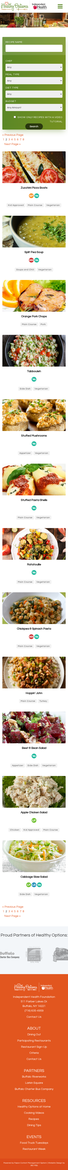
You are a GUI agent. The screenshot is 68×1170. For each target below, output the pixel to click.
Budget (11, 101)
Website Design (55, 1163)
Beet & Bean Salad (34, 747)
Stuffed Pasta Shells (34, 500)
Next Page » (12, 144)
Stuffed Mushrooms (34, 435)
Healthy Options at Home (34, 1106)
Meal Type (12, 74)
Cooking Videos (34, 1112)
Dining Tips (34, 1125)
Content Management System (33, 1163)
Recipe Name (14, 42)
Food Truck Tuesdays (34, 1142)
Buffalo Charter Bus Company (34, 1089)
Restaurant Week (34, 1148)
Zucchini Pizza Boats (34, 187)
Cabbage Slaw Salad (34, 876)
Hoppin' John (34, 693)
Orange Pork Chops (34, 316)
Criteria (34, 1052)
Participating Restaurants (34, 1040)
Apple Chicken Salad (34, 812)
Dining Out (34, 1034)
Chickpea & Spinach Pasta (34, 628)
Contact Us (34, 1016)
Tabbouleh (34, 371)
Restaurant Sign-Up (34, 1046)
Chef (9, 61)
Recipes (33, 1119)
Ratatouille (34, 564)
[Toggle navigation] (60, 6)
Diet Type (12, 87)
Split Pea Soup (34, 252)
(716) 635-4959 (34, 1010)
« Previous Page (12, 134)
